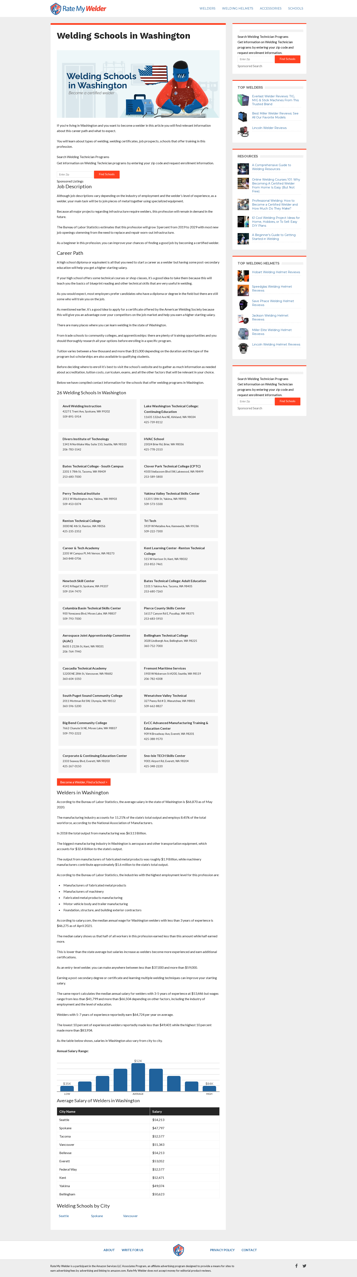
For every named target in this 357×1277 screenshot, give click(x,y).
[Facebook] (294, 1266)
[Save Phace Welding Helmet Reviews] (243, 304)
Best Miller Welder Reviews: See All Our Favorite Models (275, 115)
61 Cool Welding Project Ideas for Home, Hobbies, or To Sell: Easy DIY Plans (276, 222)
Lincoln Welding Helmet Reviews (276, 344)
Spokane (97, 1216)
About (109, 1250)
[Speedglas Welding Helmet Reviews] (243, 290)
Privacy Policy (222, 1250)
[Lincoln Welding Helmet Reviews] (243, 348)
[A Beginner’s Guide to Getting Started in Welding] (243, 238)
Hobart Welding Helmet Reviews (276, 272)
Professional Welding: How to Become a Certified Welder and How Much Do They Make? (275, 204)
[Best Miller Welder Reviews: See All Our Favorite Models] (243, 117)
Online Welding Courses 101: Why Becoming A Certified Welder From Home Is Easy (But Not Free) (276, 185)
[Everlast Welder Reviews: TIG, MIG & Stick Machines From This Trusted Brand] (243, 99)
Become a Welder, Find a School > (83, 782)
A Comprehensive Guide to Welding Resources (271, 167)
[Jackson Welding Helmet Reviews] (243, 319)
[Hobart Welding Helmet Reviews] (243, 275)
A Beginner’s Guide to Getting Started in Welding (274, 237)
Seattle (64, 1216)
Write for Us (132, 1250)
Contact (249, 1250)
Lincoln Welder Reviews (269, 128)
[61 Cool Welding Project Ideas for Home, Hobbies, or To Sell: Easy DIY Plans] (243, 221)
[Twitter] (302, 1266)
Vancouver (130, 1216)
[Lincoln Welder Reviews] (243, 131)
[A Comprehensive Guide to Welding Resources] (243, 168)
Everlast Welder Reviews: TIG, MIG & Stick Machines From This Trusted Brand (275, 100)
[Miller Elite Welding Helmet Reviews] (243, 333)
